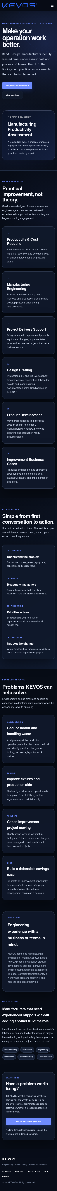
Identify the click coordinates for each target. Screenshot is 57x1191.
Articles (19, 1171)
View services (12, 94)
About (46, 1171)
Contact (6, 1176)
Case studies (33, 1171)
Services (6, 1171)
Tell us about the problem (28, 1121)
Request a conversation (17, 85)
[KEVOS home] (19, 5)
